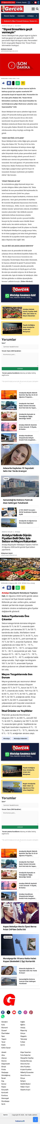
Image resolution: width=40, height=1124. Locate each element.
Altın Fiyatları (25, 1067)
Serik (3, 1104)
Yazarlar (24, 2)
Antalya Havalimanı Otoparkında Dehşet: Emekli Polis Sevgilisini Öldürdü (27, 438)
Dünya (22, 1033)
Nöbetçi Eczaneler (27, 1072)
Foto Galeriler (25, 1055)
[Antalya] (20, 913)
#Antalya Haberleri (20, 738)
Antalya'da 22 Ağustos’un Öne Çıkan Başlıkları (28, 522)
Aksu (3, 1055)
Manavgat (5, 1098)
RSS (6, 1115)
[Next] (36, 21)
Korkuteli (4, 1092)
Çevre (22, 1045)
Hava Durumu (25, 1075)
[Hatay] (20, 486)
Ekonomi (4, 1027)
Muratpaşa (5, 1101)
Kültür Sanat (5, 1048)
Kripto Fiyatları (26, 1069)
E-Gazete (18, 2)
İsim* (4, 343)
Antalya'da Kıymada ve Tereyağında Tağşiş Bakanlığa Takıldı (27, 416)
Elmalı (3, 1067)
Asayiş (22, 1027)
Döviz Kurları (25, 1064)
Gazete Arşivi (25, 1090)
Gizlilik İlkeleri (25, 1084)
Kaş (2, 1081)
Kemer (3, 1084)
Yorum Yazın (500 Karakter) (11, 351)
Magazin (23, 1036)
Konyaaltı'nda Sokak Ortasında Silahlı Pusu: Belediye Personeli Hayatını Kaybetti (21, 21)
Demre (4, 1061)
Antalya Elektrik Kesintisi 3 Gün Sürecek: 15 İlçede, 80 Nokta (28, 427)
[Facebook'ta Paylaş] (9, 83)
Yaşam (3, 1039)
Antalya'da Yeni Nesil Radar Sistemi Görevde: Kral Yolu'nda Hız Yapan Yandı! (27, 406)
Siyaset (4, 1030)
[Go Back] (35, 1119)
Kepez (3, 1087)
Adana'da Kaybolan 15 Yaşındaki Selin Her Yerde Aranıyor (28, 970)
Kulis (3, 1025)
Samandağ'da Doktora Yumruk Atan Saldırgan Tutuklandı (27, 981)
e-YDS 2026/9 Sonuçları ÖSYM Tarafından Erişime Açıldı (28, 512)
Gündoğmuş (5, 1075)
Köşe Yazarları (25, 1052)
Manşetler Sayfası (27, 1058)
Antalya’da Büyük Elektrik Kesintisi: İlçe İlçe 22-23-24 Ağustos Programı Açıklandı (28, 395)
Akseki (3, 1052)
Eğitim (22, 1025)
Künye (22, 1078)
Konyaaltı (4, 1090)
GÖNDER (20, 369)
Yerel (3, 1042)
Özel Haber (5, 1033)
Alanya (4, 1058)
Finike (3, 1069)
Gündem (18, 26)
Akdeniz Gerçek (7, 26)
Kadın (3, 1045)
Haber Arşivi (25, 1087)
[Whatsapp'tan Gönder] (17, 83)
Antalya (17, 532)
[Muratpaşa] (20, 944)
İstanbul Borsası (26, 1061)
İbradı (3, 1078)
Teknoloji (23, 1039)
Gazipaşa (4, 1072)
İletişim (23, 1081)
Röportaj (23, 1030)
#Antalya (6, 738)
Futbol (22, 1042)
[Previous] (2, 21)
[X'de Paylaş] (13, 83)
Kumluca (4, 1095)
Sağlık (22, 1022)
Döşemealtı (5, 1064)
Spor (3, 1036)
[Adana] (20, 454)
